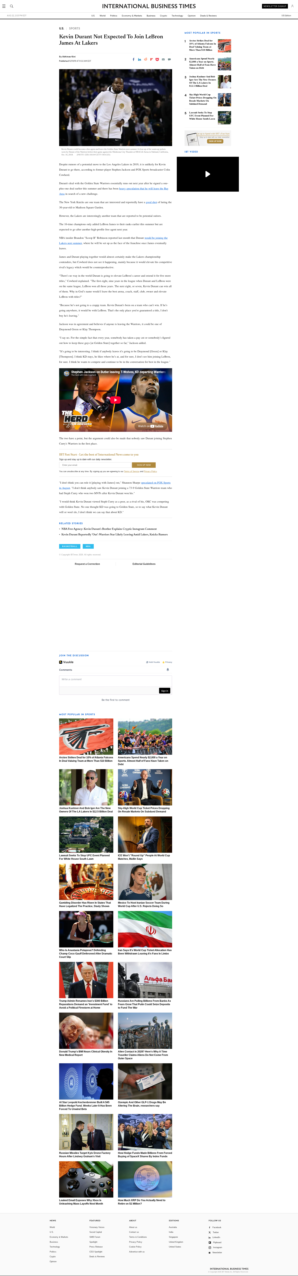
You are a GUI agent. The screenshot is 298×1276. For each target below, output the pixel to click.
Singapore (173, 1237)
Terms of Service (131, 471)
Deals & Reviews (208, 15)
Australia (173, 1227)
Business (151, 15)
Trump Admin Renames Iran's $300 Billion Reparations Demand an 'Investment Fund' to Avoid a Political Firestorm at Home (85, 1004)
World (103, 15)
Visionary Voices (96, 1227)
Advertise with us (137, 1252)
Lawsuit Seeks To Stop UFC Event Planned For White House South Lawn (202, 115)
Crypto (163, 15)
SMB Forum (94, 1237)
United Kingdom (176, 1242)
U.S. (93, 15)
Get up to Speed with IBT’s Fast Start (213, 134)
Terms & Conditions (138, 1237)
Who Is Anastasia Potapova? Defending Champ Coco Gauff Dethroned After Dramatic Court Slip (85, 953)
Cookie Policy (135, 1247)
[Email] (163, 59)
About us (133, 1227)
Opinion (192, 15)
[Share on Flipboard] (151, 59)
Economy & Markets (132, 15)
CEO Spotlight (95, 1252)
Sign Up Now (215, 141)
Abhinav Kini (69, 56)
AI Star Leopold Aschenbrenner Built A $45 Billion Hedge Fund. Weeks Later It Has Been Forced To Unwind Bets (85, 1105)
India (171, 1232)
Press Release (96, 1247)
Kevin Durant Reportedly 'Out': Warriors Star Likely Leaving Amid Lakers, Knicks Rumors (114, 534)
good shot (151, 202)
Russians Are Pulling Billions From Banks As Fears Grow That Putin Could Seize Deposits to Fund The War (144, 1004)
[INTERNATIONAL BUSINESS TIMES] (149, 6)
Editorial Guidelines (144, 564)
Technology (177, 15)
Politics (113, 15)
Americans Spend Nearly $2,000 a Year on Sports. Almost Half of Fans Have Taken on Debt (143, 761)
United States (175, 1247)
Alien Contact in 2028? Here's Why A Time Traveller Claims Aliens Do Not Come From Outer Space (143, 1055)
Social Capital (95, 1232)
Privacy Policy (150, 471)
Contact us (134, 1232)
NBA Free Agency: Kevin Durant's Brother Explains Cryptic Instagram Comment (109, 529)
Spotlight (93, 1242)
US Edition (286, 15)
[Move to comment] (169, 59)
